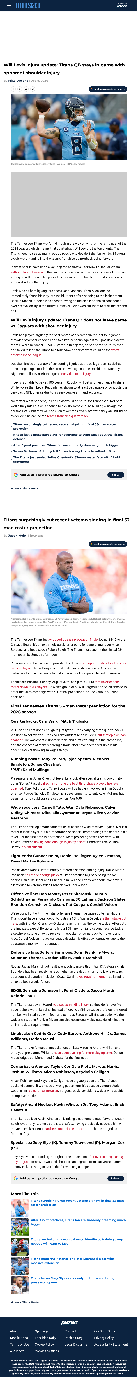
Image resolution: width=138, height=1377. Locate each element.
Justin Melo (17, 535)
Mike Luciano (18, 80)
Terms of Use (19, 1344)
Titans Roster (31, 1302)
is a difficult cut (31, 847)
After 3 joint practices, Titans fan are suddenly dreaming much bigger (66, 445)
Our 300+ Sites (104, 1331)
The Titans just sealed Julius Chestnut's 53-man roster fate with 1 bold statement (66, 459)
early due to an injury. (76, 374)
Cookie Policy (44, 1344)
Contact (70, 1331)
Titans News (30, 488)
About (14, 1331)
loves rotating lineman (91, 976)
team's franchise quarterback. (68, 416)
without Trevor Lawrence (28, 272)
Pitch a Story (74, 1338)
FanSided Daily (45, 1338)
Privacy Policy (104, 1338)
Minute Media (26, 1360)
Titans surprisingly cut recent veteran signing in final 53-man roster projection (64, 426)
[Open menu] (9, 5)
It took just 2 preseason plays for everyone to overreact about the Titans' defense (68, 437)
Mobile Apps (19, 1338)
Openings (41, 1331)
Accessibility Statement (111, 1344)
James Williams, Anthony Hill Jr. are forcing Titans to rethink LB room (66, 451)
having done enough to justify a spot (60, 842)
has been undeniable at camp (65, 1129)
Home (15, 488)
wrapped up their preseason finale (73, 639)
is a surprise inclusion (43, 1091)
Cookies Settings (47, 1351)
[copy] (32, 89)
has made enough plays (42, 875)
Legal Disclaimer (76, 1344)
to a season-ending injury (71, 1004)
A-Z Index (17, 1351)
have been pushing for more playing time (83, 1053)
